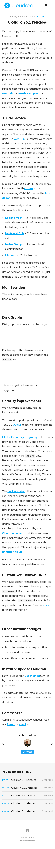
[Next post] (50, 743)
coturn (28, 188)
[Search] (46, 5)
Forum (11, 724)
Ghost (33, 837)
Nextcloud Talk (14, 233)
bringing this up (12, 551)
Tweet (28, 752)
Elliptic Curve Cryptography (19, 437)
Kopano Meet (13, 217)
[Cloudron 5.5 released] (27, 803)
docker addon (16, 491)
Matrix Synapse (28, 93)
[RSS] (27, 831)
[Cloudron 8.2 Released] (27, 780)
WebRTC (19, 138)
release (41, 17)
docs (46, 605)
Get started (32, 675)
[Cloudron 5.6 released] (27, 795)
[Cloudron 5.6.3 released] (27, 788)
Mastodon (8, 93)
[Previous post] (4, 743)
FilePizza (10, 255)
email (22, 724)
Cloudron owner (12, 533)
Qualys (17, 424)
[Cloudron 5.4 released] (27, 811)
